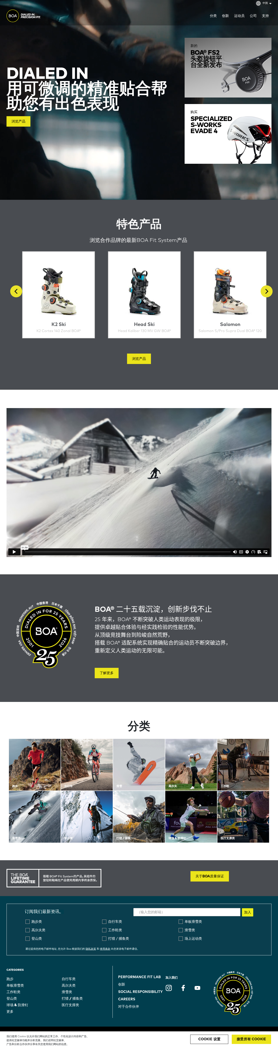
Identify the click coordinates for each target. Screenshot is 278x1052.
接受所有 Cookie (251, 1039)
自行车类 (69, 979)
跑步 (10, 979)
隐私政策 (91, 949)
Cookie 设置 (209, 1039)
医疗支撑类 (70, 1005)
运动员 (239, 16)
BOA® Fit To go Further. (33, 16)
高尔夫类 (69, 985)
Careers (126, 999)
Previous (16, 291)
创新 (121, 984)
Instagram (168, 988)
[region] (139, 1041)
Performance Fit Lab (139, 977)
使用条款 (105, 949)
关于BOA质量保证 (209, 876)
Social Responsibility (140, 992)
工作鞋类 (13, 992)
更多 (10, 1011)
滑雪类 (67, 992)
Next (267, 291)
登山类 (12, 998)
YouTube (197, 988)
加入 (247, 912)
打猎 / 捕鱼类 (72, 998)
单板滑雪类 (15, 985)
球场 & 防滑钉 (17, 1005)
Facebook (183, 988)
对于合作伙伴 (128, 1006)
